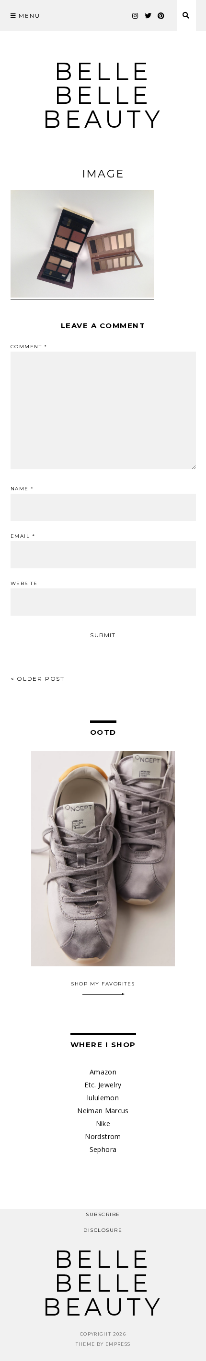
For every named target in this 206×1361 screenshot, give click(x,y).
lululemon (103, 1097)
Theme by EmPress (103, 1344)
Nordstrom (103, 1136)
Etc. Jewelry (102, 1084)
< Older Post (38, 678)
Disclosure (102, 1230)
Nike (103, 1123)
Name (22, 489)
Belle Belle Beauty (103, 95)
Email (23, 536)
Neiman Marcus (103, 1110)
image (103, 173)
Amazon (103, 1071)
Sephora (103, 1149)
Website (24, 583)
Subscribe (103, 1214)
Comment (29, 346)
